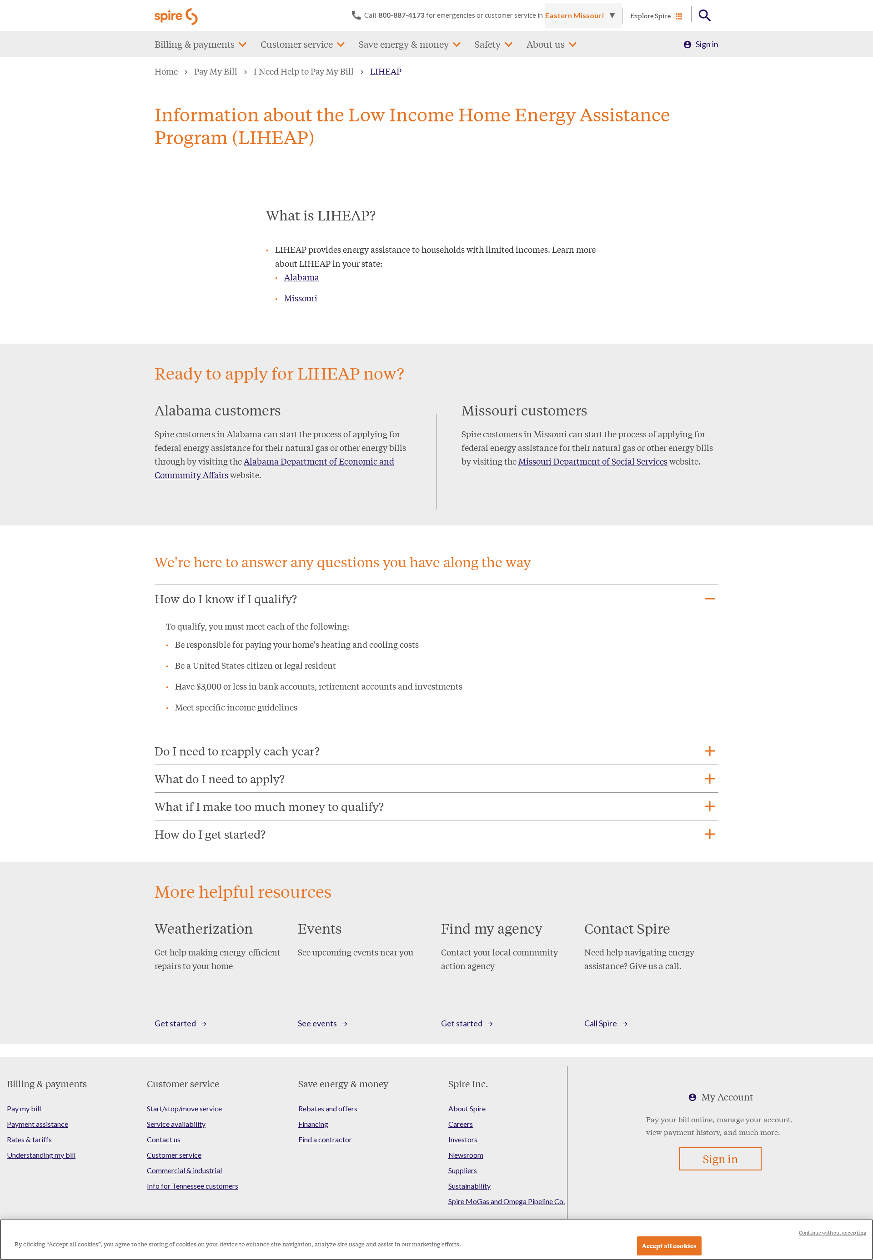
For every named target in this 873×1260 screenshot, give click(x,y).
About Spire (467, 1108)
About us (546, 44)
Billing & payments (195, 44)
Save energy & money (404, 44)
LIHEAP (385, 71)
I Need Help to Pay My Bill (304, 71)
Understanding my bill (41, 1154)
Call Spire (600, 1023)
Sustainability (469, 1185)
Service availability (176, 1124)
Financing (313, 1124)
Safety (488, 44)
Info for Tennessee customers (192, 1185)
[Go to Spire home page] (177, 15)
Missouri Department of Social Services (592, 461)
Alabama (301, 277)
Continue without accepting (832, 1232)
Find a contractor (325, 1139)
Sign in (707, 44)
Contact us (164, 1139)
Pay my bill (24, 1108)
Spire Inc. (468, 1083)
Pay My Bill (215, 71)
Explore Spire (650, 15)
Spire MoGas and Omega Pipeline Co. (506, 1201)
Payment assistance (37, 1124)
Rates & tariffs (29, 1139)
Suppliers (462, 1170)
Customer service (297, 44)
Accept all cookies (669, 1245)
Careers (460, 1124)
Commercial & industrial (184, 1170)
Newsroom (465, 1154)
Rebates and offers (327, 1108)
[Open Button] (705, 16)
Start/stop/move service (184, 1108)
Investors (462, 1139)
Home (166, 71)
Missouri (300, 298)
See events (317, 1023)
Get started (175, 1023)
